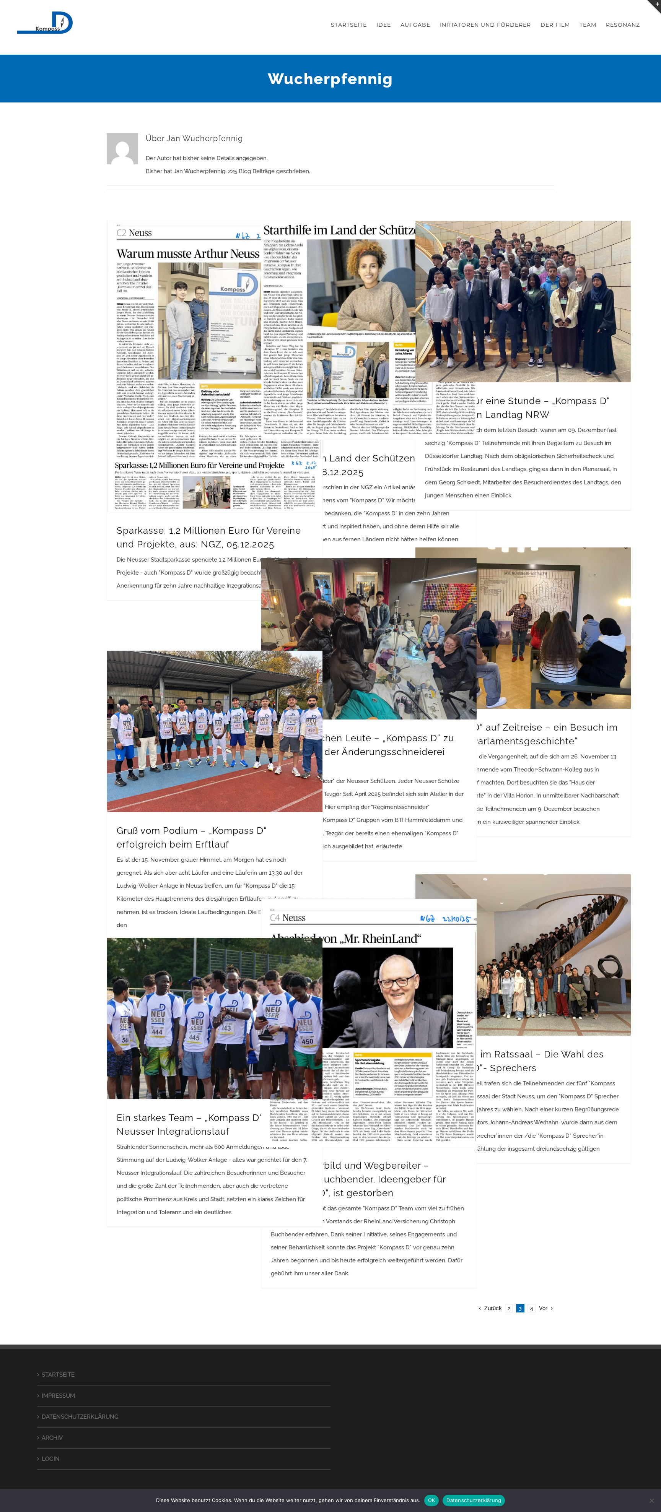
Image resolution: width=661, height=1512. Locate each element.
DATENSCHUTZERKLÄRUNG (80, 1416)
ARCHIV (52, 1437)
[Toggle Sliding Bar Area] (654, 7)
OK (431, 1500)
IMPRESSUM (58, 1395)
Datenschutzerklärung (473, 1500)
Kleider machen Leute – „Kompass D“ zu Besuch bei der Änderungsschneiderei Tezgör (362, 751)
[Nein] (651, 1500)
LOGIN (51, 1458)
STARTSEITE (58, 1374)
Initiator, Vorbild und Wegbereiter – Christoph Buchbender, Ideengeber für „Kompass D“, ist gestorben (358, 1179)
